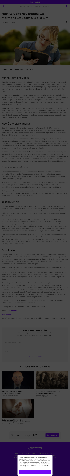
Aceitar (35, 472)
